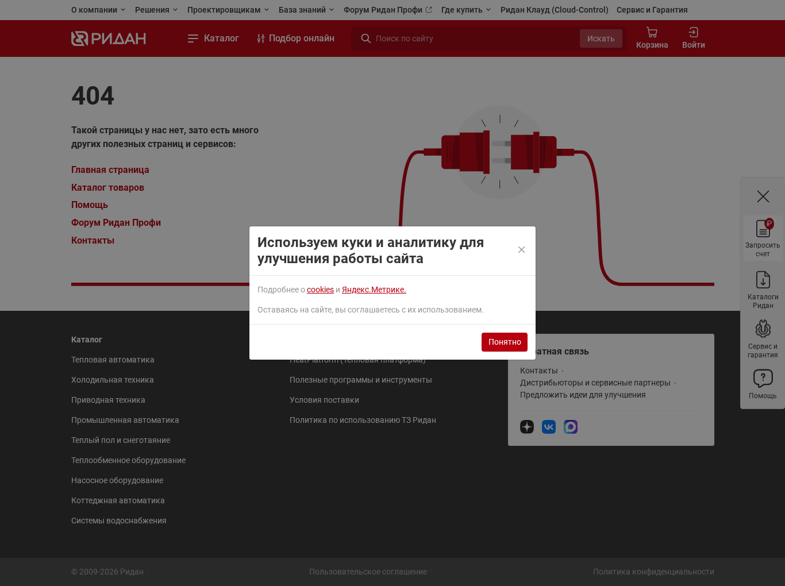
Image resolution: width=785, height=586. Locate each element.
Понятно (504, 341)
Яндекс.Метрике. (374, 289)
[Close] (522, 250)
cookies (320, 289)
